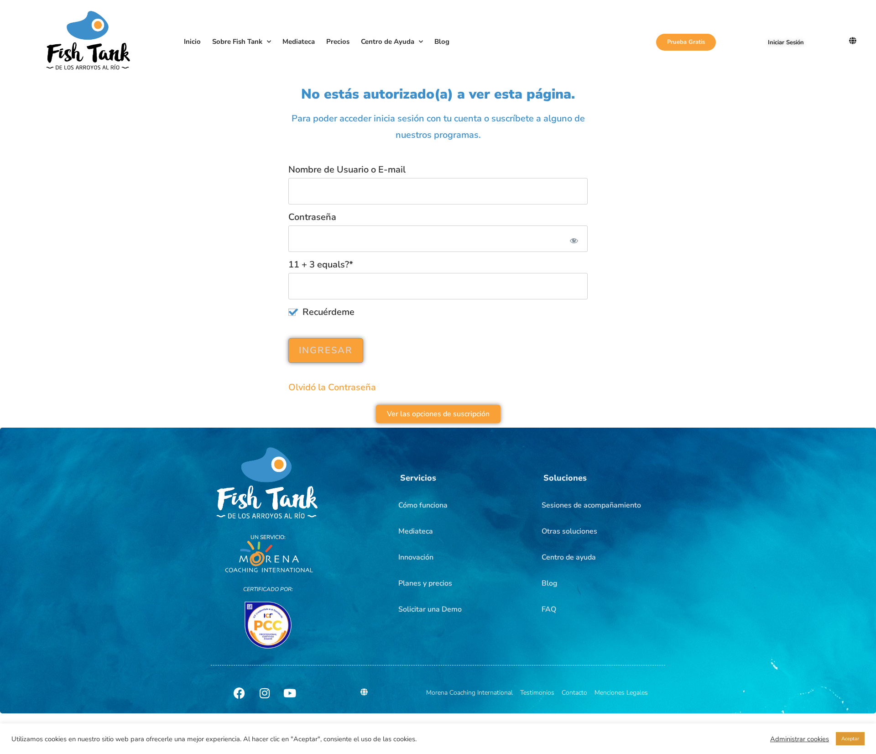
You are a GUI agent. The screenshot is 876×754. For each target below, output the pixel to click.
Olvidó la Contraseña (332, 387)
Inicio (192, 41)
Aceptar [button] (850, 738)
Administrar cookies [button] (799, 739)
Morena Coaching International (469, 692)
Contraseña (312, 217)
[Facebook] (239, 692)
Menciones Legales (621, 692)
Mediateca (298, 41)
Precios (337, 41)
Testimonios (537, 692)
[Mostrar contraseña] (572, 238)
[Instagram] (264, 692)
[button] (418, 477)
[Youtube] (289, 692)
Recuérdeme (327, 312)
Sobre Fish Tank (237, 41)
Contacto (574, 692)
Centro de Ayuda (387, 41)
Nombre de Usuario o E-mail (347, 169)
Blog (441, 41)
